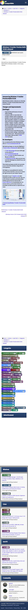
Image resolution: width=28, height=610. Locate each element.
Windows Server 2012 (8, 398)
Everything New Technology (10, 355)
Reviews (6, 369)
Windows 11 (7, 52)
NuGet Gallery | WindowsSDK (10, 148)
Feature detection (7, 182)
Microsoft (16, 365)
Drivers (21, 353)
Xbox (15, 410)
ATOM (24, 608)
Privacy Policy (17, 608)
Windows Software (8, 407)
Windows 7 (16, 379)
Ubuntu (6, 512)
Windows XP (6, 410)
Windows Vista (20, 407)
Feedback (6, 358)
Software (17, 372)
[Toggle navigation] (26, 3)
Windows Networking (8, 388)
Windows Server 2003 (8, 393)
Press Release (7, 367)
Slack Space (6, 372)
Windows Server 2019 (8, 400)
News (4, 59)
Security (15, 369)
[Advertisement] (14, 30)
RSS (21, 608)
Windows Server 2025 (8, 405)
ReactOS (16, 367)
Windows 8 (6, 381)
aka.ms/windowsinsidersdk (13, 143)
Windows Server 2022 (8, 402)
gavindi (11, 583)
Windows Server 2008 (8, 395)
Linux (6, 522)
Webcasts (6, 376)
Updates (18, 374)
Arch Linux (7, 514)
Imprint (2, 608)
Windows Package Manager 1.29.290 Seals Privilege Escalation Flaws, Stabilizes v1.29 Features (12, 478)
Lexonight (11, 589)
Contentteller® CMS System (13, 605)
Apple (6, 547)
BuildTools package (11, 158)
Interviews (18, 362)
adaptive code (16, 176)
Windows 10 (15, 376)
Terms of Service (9, 608)
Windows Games (17, 381)
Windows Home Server (8, 386)
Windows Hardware (8, 384)
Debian (6, 509)
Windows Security (19, 391)
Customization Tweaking (9, 353)
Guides (5, 360)
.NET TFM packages (10, 150)
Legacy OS (6, 365)
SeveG (10, 595)
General (15, 358)
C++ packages (9, 155)
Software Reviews (7, 374)
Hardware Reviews (7, 362)
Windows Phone (7, 391)
